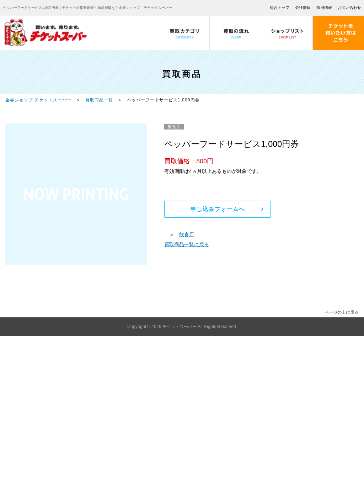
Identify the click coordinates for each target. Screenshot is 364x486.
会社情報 (303, 7)
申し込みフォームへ (218, 209)
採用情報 (324, 7)
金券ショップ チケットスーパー (38, 99)
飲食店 (186, 234)
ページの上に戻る (342, 312)
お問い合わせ (349, 7)
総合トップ (279, 7)
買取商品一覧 (99, 99)
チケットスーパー (180, 326)
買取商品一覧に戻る (186, 244)
